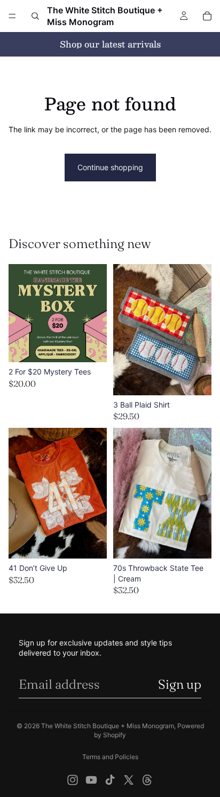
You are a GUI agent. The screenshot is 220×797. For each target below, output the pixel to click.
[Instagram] (72, 780)
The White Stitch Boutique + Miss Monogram (107, 726)
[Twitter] (128, 780)
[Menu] (12, 16)
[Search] (35, 16)
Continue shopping (110, 167)
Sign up (179, 684)
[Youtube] (91, 780)
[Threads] (147, 780)
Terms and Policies (110, 757)
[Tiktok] (110, 780)
